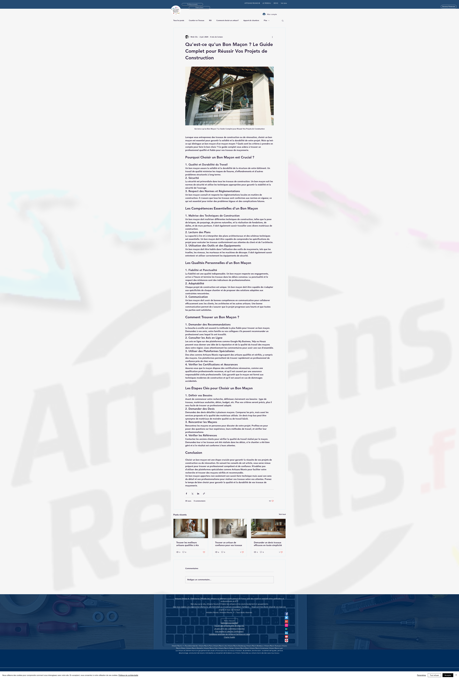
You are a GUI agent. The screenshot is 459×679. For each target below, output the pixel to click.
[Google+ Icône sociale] (286, 621)
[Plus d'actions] (272, 36)
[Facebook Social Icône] (286, 613)
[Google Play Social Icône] (286, 629)
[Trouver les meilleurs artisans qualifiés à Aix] (190, 528)
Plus (265, 20)
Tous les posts (178, 20)
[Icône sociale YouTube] (286, 636)
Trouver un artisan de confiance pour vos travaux (228, 544)
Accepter (448, 675)
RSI (210, 20)
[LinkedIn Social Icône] (286, 632)
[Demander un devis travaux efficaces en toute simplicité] (268, 528)
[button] (282, 20)
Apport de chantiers (251, 20)
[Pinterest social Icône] (286, 640)
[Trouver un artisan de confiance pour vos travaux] (229, 528)
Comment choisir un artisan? (227, 20)
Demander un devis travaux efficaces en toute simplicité (268, 544)
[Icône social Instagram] (286, 625)
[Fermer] (456, 675)
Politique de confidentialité (128, 675)
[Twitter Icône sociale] (286, 617)
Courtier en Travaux (196, 20)
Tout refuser (434, 675)
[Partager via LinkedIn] (198, 493)
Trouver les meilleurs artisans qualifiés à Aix (187, 544)
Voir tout (282, 514)
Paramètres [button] (421, 675)
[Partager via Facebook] (186, 493)
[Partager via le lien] (204, 493)
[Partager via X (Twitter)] (192, 493)
